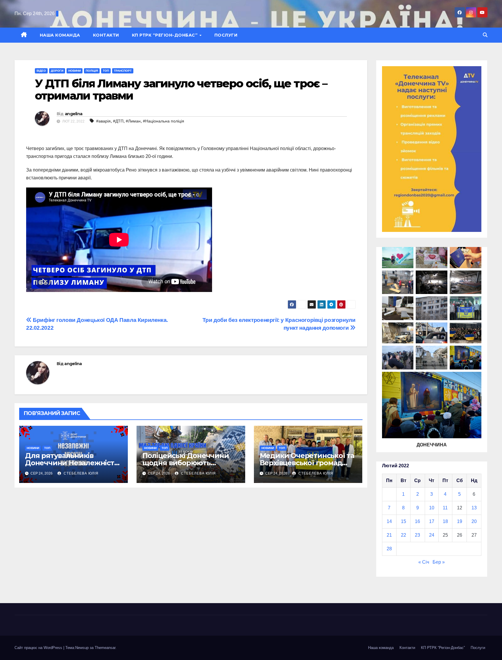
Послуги (226, 35)
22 (403, 535)
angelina (73, 113)
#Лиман (133, 121)
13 (474, 507)
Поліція (92, 70)
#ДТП (118, 121)
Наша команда (60, 35)
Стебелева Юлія (80, 473)
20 (474, 521)
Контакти (106, 35)
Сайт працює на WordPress (39, 647)
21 (389, 535)
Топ (106, 70)
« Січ (423, 562)
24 (431, 535)
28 (389, 548)
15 (403, 521)
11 (445, 507)
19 (459, 521)
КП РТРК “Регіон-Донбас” (165, 35)
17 (431, 521)
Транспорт (123, 70)
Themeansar (105, 647)
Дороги (57, 70)
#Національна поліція (163, 121)
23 (417, 535)
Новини (74, 70)
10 (431, 507)
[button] (485, 35)
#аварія (103, 121)
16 (417, 521)
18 (445, 521)
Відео (41, 70)
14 (389, 521)
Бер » (439, 562)
